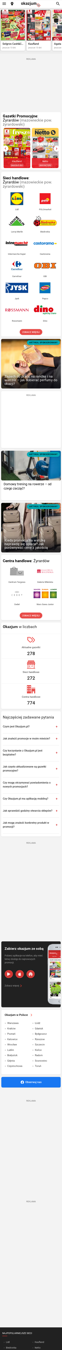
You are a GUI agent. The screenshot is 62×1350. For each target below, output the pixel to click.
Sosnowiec (41, 1060)
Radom (39, 1055)
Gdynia (11, 1060)
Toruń (38, 1066)
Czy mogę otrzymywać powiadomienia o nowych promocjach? (27, 784)
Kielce (38, 1050)
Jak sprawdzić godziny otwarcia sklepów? (27, 810)
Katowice (12, 1039)
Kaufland (39, 1342)
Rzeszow (40, 1039)
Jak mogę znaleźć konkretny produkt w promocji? (26, 824)
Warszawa (13, 1023)
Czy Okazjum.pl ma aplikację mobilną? (25, 798)
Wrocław (12, 1044)
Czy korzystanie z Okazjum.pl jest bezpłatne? (22, 752)
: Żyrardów (27, 120)
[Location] (12, 4)
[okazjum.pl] (31, 4)
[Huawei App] (30, 974)
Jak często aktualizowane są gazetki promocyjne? (24, 768)
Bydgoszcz (41, 1033)
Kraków (11, 1028)
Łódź (37, 1023)
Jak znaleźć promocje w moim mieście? (26, 738)
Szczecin (40, 1044)
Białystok (12, 1055)
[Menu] (4, 3)
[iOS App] (20, 974)
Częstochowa (14, 1066)
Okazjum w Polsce (16, 1015)
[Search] (58, 3)
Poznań (11, 1033)
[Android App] (9, 974)
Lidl (8, 1342)
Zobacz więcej (31, 332)
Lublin (10, 1050)
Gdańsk (39, 1028)
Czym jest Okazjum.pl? (16, 726)
